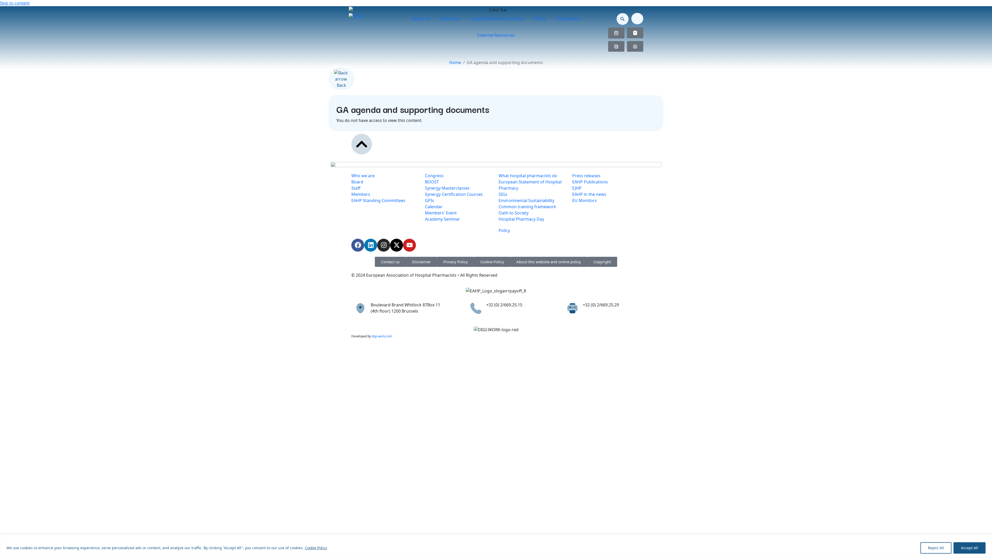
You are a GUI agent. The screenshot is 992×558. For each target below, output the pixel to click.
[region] (496, 546)
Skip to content (15, 3)
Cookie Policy (316, 547)
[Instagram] (383, 245)
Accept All (969, 547)
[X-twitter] (396, 245)
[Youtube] (409, 245)
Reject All (936, 547)
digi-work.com (382, 336)
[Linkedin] (370, 245)
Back (341, 85)
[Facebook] (357, 245)
